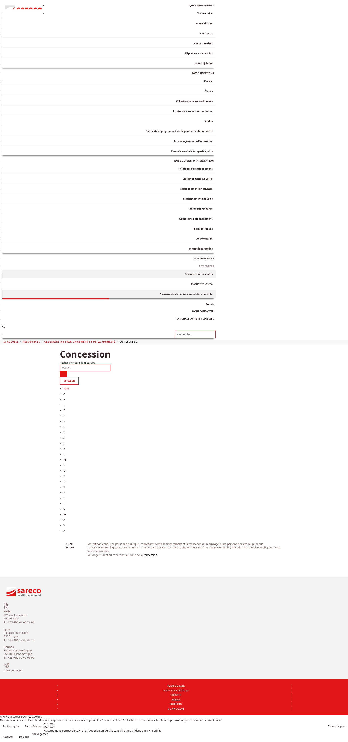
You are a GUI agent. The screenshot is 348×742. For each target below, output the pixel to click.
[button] (109, 326)
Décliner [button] (24, 736)
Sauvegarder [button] (40, 734)
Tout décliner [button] (33, 726)
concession (150, 555)
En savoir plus (336, 726)
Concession (70, 545)
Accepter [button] (8, 736)
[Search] (63, 374)
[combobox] (195, 334)
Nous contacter (13, 670)
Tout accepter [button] (11, 726)
